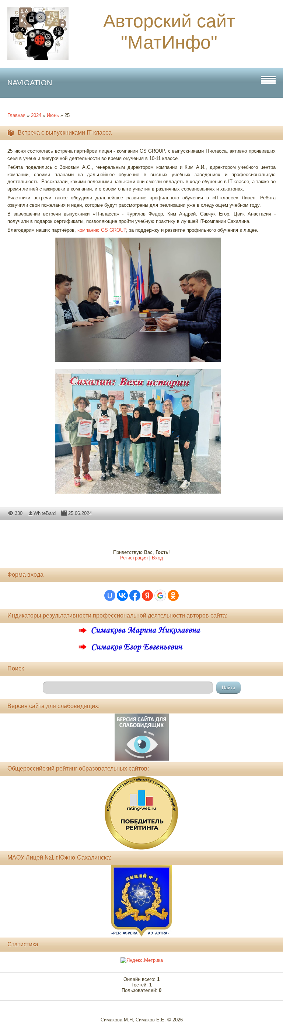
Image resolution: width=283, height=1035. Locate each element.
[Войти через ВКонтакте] (122, 595)
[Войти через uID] (109, 595)
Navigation (29, 83)
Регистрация (134, 558)
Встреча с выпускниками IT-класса (65, 132)
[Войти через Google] (160, 595)
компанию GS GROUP (101, 230)
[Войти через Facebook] (134, 595)
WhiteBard (45, 513)
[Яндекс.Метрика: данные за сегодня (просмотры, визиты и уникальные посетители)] (141, 960)
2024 (36, 115)
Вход (157, 558)
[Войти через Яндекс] (147, 595)
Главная (16, 115)
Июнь (53, 115)
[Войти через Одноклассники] (173, 595)
